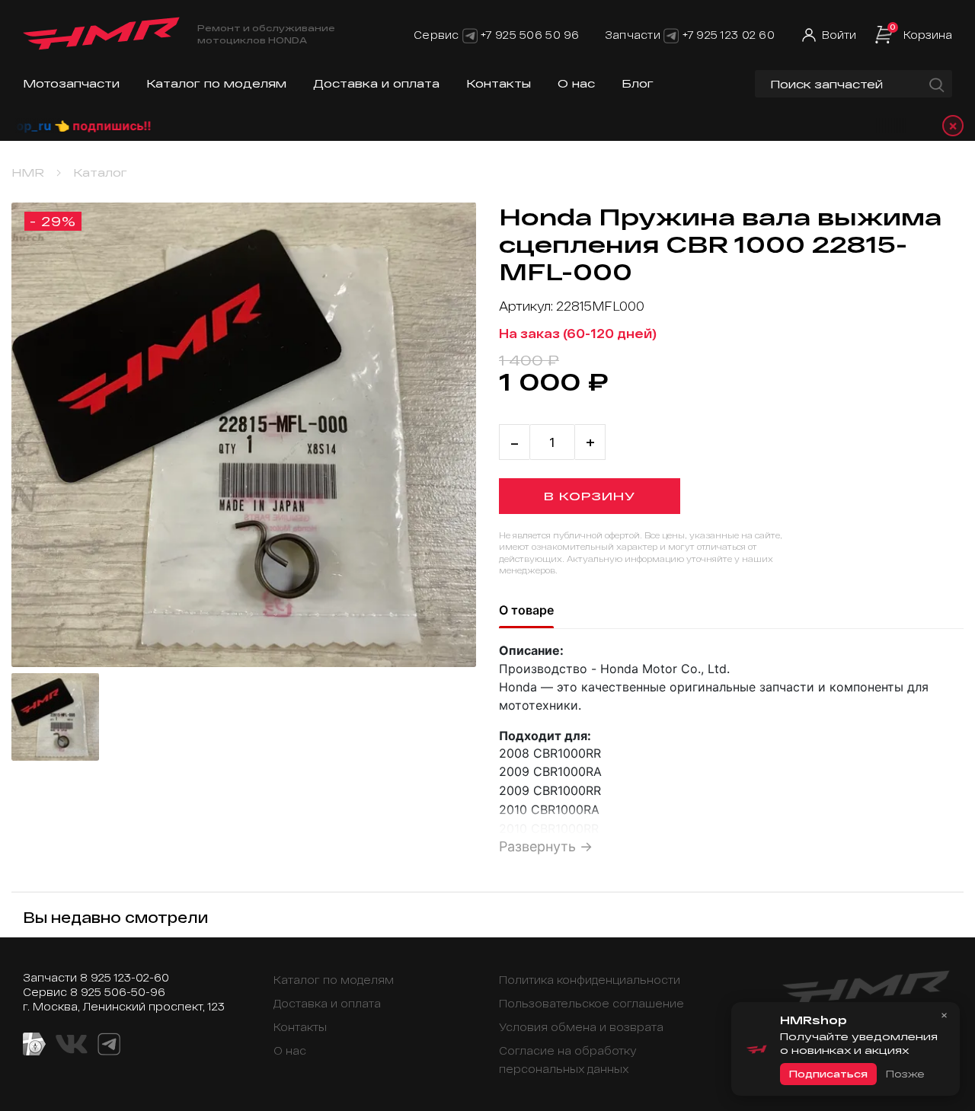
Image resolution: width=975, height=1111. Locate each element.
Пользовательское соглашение (591, 1003)
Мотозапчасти (71, 83)
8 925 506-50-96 (117, 991)
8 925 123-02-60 (124, 977)
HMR (27, 172)
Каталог (100, 172)
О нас (576, 83)
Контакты (498, 83)
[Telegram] (470, 34)
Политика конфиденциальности (589, 979)
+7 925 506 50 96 (530, 34)
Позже (905, 1073)
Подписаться (828, 1073)
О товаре (526, 610)
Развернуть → (546, 846)
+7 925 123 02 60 (728, 34)
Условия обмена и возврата (581, 1026)
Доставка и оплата (376, 83)
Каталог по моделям (216, 83)
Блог (638, 83)
